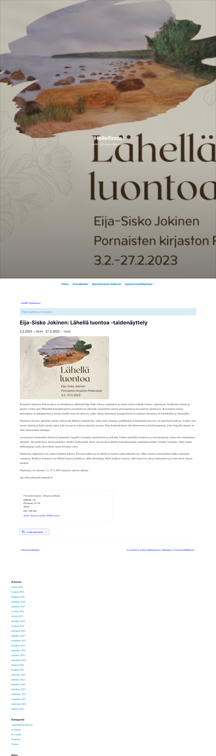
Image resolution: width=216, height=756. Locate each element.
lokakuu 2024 (17, 664)
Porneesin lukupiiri (30, 549)
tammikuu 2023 (18, 699)
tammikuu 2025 (18, 650)
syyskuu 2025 (17, 611)
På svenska (16, 734)
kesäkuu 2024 (17, 669)
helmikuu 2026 (18, 601)
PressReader (80, 284)
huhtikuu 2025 (18, 635)
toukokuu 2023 (18, 689)
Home (65, 284)
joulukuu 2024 (18, 655)
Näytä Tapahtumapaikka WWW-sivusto (42, 515)
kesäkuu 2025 (17, 625)
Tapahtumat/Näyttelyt (138, 284)
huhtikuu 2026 (18, 596)
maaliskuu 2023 (18, 694)
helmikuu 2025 (18, 645)
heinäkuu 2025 (18, 621)
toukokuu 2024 (18, 674)
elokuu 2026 (17, 586)
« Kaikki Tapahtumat (30, 302)
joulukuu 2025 (18, 606)
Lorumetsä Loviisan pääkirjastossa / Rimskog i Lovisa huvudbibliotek (161, 549)
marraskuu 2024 (18, 660)
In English (16, 729)
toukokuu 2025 (18, 630)
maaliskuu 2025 (18, 640)
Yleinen (15, 744)
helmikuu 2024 (18, 684)
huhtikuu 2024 (18, 679)
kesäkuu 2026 (17, 591)
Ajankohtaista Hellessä (106, 284)
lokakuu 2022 (17, 708)
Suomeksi (15, 739)
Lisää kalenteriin (35, 532)
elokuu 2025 (17, 616)
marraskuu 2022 (18, 703)
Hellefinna (108, 138)
